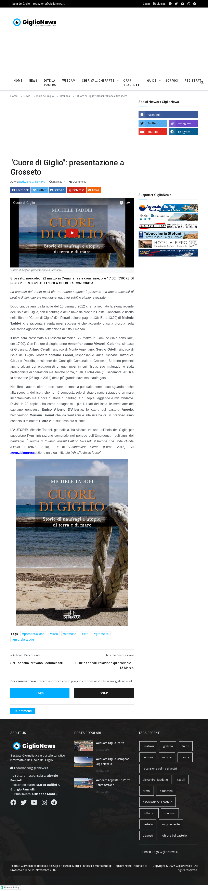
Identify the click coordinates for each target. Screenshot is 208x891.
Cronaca (65, 95)
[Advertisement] (141, 40)
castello (148, 824)
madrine (170, 813)
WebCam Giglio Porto (110, 743)
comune (70, 634)
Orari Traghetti (132, 83)
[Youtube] (34, 803)
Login (146, 3)
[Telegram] (54, 803)
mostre (167, 757)
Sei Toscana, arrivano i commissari (36, 663)
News (33, 80)
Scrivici (171, 80)
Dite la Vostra (50, 83)
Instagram (184, 123)
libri (85, 634)
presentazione (34, 634)
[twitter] (176, 4)
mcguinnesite (171, 824)
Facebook (153, 115)
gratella (168, 746)
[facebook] (170, 4)
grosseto (102, 634)
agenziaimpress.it (23, 452)
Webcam (68, 80)
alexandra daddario (155, 780)
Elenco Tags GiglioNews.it (160, 852)
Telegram (184, 132)
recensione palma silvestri (160, 768)
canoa (185, 757)
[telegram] (195, 4)
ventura (148, 757)
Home (18, 80)
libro (55, 634)
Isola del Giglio (21, 3)
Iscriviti (104, 693)
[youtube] (182, 4)
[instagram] (189, 4)
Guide (151, 80)
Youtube (152, 132)
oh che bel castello (174, 835)
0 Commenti (79, 181)
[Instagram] (44, 803)
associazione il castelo (157, 802)
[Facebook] (13, 803)
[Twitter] (24, 803)
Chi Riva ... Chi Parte (98, 80)
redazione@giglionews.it (49, 3)
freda (185, 746)
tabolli (181, 780)
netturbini (149, 813)
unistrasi (148, 746)
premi (146, 791)
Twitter (152, 123)
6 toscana (166, 791)
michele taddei (24, 639)
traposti (148, 835)
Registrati (159, 3)
